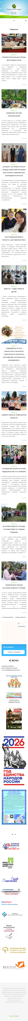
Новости (14, 55)
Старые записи (8, 617)
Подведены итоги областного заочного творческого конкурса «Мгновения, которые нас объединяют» (14, 354)
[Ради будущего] (14, 7)
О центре (14, 998)
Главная (9, 998)
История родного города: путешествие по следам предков (14, 529)
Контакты (21, 1002)
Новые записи (20, 617)
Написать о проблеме (14, 652)
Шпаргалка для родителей (11, 1002)
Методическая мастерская (14, 1000)
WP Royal (21, 996)
